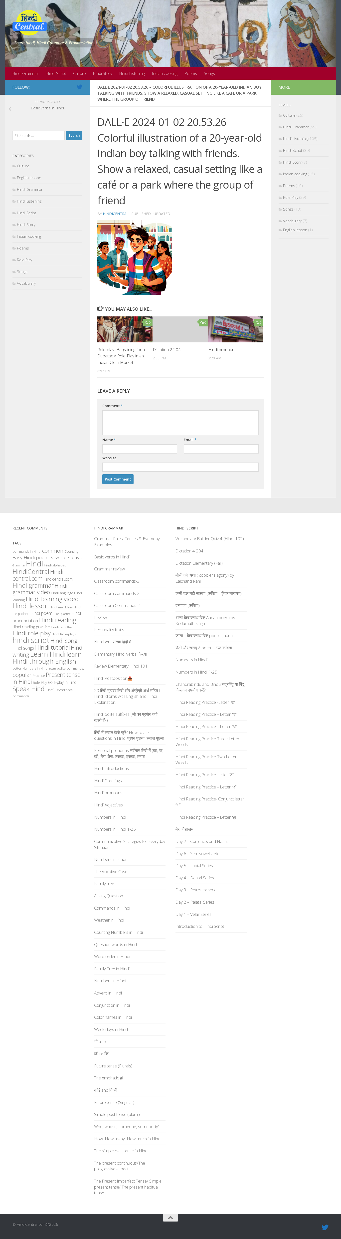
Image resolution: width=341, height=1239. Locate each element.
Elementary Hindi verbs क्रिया (120, 654)
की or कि (101, 1053)
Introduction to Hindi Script (199, 926)
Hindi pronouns (222, 349)
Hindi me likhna (61, 607)
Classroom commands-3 (117, 581)
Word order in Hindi (112, 956)
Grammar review (109, 569)
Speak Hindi (29, 688)
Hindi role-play (31, 633)
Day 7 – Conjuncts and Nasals (202, 841)
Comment (112, 405)
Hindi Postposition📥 (113, 678)
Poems (190, 73)
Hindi (34, 563)
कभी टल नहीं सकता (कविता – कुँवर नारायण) (208, 593)
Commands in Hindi (112, 908)
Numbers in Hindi (35, 668)
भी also (100, 1041)
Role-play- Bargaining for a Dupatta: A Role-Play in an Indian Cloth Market (121, 356)
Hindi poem (41, 613)
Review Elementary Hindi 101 (121, 666)
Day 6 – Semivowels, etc (197, 853)
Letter (16, 668)
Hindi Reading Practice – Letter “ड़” (206, 714)
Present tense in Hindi (46, 678)
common (52, 550)
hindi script (30, 640)
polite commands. (70, 668)
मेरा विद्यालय (184, 829)
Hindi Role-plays (64, 634)
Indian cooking (164, 73)
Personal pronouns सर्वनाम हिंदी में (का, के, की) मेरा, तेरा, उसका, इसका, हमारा (129, 753)
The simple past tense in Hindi (121, 1151)
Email (190, 439)
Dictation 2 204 (167, 349)
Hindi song (64, 641)
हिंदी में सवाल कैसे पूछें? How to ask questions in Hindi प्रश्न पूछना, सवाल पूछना (129, 735)
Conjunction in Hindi (112, 1005)
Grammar (18, 565)
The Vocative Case (110, 871)
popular (22, 675)
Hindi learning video (52, 599)
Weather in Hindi (109, 920)
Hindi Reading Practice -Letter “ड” (205, 702)
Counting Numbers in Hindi (118, 932)
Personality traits (109, 629)
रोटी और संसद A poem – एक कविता (203, 648)
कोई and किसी (105, 1090)
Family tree (104, 883)
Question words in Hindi (116, 944)
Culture (79, 73)
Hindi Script (56, 73)
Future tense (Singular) (114, 1102)
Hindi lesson (30, 605)
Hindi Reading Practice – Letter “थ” (206, 726)
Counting (71, 551)
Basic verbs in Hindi (112, 557)
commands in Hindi (26, 551)
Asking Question (108, 896)
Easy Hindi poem (30, 557)
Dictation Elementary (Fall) (199, 563)
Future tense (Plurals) (113, 1066)
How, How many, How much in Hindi (127, 1139)
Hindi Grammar (25, 73)
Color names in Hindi (113, 1017)
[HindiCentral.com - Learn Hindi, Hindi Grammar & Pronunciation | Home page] (29, 22)
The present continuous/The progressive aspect (119, 1166)
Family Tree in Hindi (112, 969)
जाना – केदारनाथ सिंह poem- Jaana (204, 635)
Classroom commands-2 (117, 593)
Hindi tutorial (52, 647)
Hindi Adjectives (108, 805)
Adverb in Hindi (108, 993)
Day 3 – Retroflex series (196, 890)
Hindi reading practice (31, 627)
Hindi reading (57, 620)
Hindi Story (102, 73)
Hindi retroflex (62, 627)
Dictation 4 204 (189, 551)
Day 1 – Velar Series (193, 914)
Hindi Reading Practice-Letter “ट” (204, 774)
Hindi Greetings (108, 780)
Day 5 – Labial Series (194, 865)
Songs (209, 73)
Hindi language (62, 593)
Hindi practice (61, 614)
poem (52, 668)
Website (109, 458)
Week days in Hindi (111, 1029)
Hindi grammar (33, 585)
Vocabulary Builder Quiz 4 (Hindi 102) (209, 538)
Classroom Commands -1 (117, 605)
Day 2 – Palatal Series (194, 902)
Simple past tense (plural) (117, 1114)
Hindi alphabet (55, 565)
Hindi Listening (132, 73)
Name (109, 439)
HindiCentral (116, 213)
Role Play (24, 259)
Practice (39, 675)
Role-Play (40, 682)
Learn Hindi (47, 654)
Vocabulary (26, 283)
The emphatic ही (108, 1078)
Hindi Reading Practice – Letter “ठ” (205, 787)
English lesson (29, 177)
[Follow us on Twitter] (79, 87)
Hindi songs (23, 648)
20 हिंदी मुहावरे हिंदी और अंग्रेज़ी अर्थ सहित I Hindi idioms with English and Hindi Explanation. (127, 696)
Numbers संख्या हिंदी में (112, 642)
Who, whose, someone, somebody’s (127, 1126)
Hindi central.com (37, 575)
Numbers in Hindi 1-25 (115, 829)
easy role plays (65, 557)
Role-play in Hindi (62, 682)
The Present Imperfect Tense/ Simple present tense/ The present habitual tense (128, 1187)
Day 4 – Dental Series (194, 878)
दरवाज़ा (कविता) (187, 605)
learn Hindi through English (47, 658)
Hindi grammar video (39, 589)
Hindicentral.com (58, 579)
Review (100, 617)
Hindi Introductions (111, 768)
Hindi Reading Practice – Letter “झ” (206, 817)
